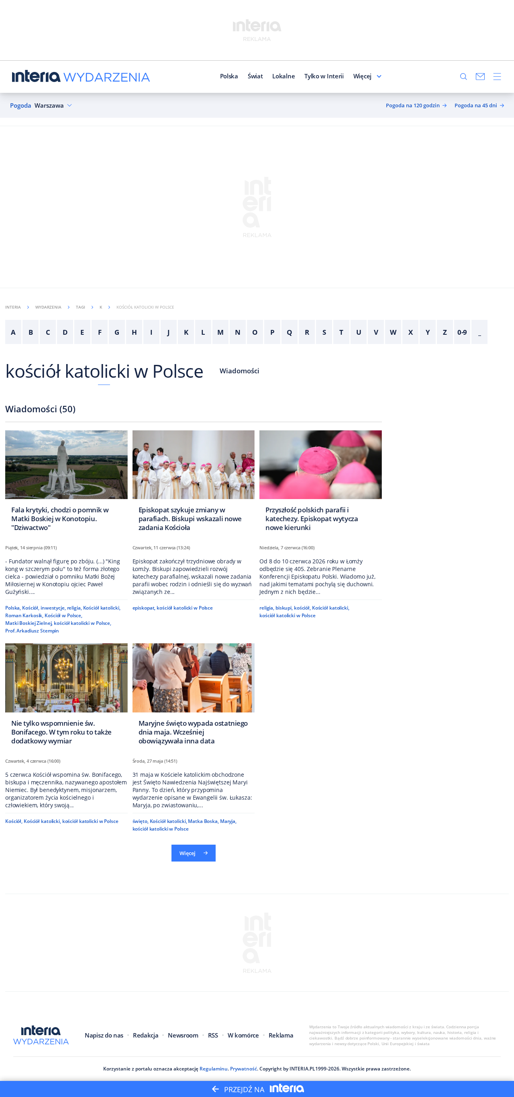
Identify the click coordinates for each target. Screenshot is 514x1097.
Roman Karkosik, (24, 615)
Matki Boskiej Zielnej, (29, 623)
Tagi (80, 307)
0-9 (462, 332)
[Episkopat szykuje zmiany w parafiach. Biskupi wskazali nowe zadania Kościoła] (194, 483)
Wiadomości (239, 370)
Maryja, (228, 821)
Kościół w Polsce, (63, 615)
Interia (13, 307)
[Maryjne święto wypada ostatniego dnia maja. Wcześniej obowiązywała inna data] (194, 696)
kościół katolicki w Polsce (104, 370)
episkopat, (144, 607)
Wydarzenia (48, 307)
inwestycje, (53, 607)
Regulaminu (214, 1068)
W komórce (243, 1035)
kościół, (302, 607)
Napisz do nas (104, 1035)
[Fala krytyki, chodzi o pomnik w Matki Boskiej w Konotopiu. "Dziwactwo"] (66, 483)
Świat (255, 76)
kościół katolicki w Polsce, (82, 623)
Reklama (281, 1035)
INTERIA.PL (302, 1068)
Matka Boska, (203, 821)
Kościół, (30, 607)
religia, (74, 607)
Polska (229, 76)
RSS (213, 1035)
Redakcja (145, 1035)
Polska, (13, 607)
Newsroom (183, 1035)
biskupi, (284, 607)
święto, (141, 821)
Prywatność (243, 1068)
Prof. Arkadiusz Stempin (32, 630)
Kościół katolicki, (101, 607)
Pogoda (20, 105)
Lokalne (283, 76)
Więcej (362, 76)
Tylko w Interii (324, 76)
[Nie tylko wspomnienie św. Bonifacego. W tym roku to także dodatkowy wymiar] (66, 696)
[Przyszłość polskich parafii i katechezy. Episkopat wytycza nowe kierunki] (320, 483)
